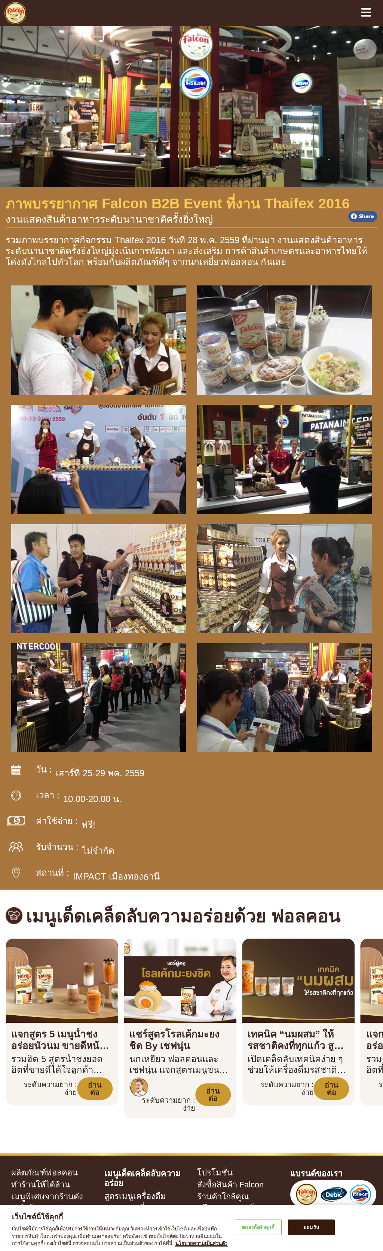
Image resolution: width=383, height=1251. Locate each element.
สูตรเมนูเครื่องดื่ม (123, 1164)
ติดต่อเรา (207, 1198)
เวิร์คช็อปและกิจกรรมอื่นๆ (39, 1187)
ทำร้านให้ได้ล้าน (28, 1163)
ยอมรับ (311, 1227)
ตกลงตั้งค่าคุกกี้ (258, 1227)
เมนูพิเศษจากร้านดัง (33, 1175)
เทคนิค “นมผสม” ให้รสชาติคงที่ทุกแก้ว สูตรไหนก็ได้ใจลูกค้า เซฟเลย (295, 1033)
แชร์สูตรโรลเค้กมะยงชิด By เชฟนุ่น (177, 1028)
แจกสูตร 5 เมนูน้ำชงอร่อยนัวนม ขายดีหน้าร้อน (61, 1033)
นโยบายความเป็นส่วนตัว (224, 1187)
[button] (362, 216)
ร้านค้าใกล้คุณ (213, 1175)
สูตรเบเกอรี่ (117, 1176)
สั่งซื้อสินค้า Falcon (218, 1163)
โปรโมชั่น (206, 1151)
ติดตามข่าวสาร (28, 1198)
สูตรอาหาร (116, 1188)
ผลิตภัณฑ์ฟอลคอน (33, 1151)
